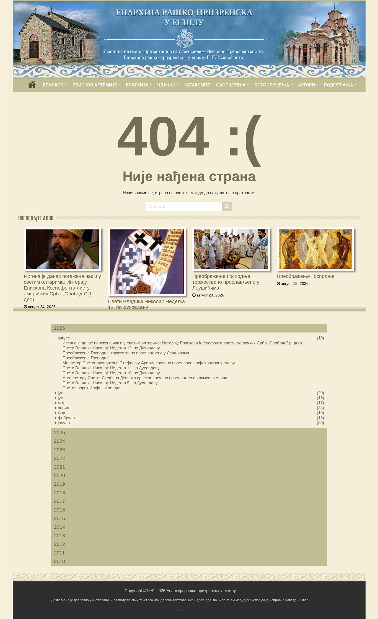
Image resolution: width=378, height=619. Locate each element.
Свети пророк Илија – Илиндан (92, 387)
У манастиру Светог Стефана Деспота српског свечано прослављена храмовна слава (145, 377)
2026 (59, 328)
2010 (59, 561)
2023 (59, 449)
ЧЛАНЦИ (166, 85)
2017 (59, 501)
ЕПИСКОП (53, 85)
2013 (59, 535)
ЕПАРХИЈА (137, 85)
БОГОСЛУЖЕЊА (271, 85)
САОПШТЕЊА (230, 85)
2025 (59, 432)
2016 (59, 510)
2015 (59, 518)
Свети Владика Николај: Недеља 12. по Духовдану (146, 304)
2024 (59, 441)
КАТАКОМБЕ (197, 85)
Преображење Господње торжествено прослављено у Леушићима (225, 282)
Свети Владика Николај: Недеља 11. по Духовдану (111, 367)
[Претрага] (227, 206)
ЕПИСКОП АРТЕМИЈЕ (95, 85)
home (32, 86)
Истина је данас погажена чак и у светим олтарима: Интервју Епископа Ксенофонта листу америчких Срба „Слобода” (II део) (62, 287)
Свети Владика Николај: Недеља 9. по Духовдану (110, 382)
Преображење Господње (306, 276)
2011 (59, 553)
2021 (59, 467)
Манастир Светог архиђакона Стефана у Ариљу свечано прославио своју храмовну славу (149, 362)
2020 (59, 475)
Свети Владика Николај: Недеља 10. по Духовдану (111, 372)
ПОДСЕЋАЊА (338, 85)
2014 (59, 527)
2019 (59, 484)
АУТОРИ (306, 85)
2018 (59, 492)
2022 (59, 458)
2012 (59, 544)
